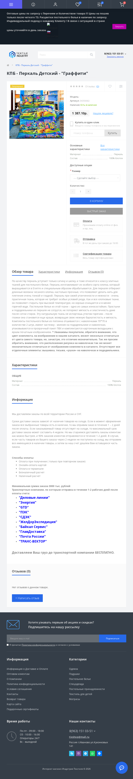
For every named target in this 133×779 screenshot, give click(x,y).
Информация (74, 272)
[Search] (91, 54)
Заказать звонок (115, 56)
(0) (97, 86)
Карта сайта (14, 704)
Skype (71, 753)
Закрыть (119, 26)
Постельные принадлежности (87, 689)
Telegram (85, 753)
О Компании (14, 679)
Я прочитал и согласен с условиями (45, 644)
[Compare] (120, 86)
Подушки (74, 674)
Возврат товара (16, 699)
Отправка (89, 239)
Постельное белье (80, 679)
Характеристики (49, 272)
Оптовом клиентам (18, 674)
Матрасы (74, 699)
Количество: (77, 185)
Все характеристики (110, 147)
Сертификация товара (97, 253)
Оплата (87, 221)
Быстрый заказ (96, 211)
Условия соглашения (19, 689)
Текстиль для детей (80, 694)
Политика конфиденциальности (38, 644)
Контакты (12, 694)
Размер (75, 171)
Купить (112, 133)
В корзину (96, 201)
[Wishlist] (109, 86)
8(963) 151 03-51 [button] (81, 731)
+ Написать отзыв (27, 598)
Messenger (99, 753)
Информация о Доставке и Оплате (27, 668)
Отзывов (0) (96, 272)
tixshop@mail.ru (79, 737)
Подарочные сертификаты (23, 709)
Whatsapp (92, 753)
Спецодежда (76, 684)
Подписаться (112, 638)
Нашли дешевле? (103, 113)
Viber (78, 753)
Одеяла (73, 668)
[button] (55, 4)
